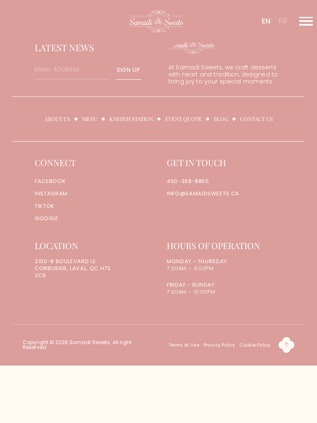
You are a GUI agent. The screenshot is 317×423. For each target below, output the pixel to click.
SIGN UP (128, 70)
